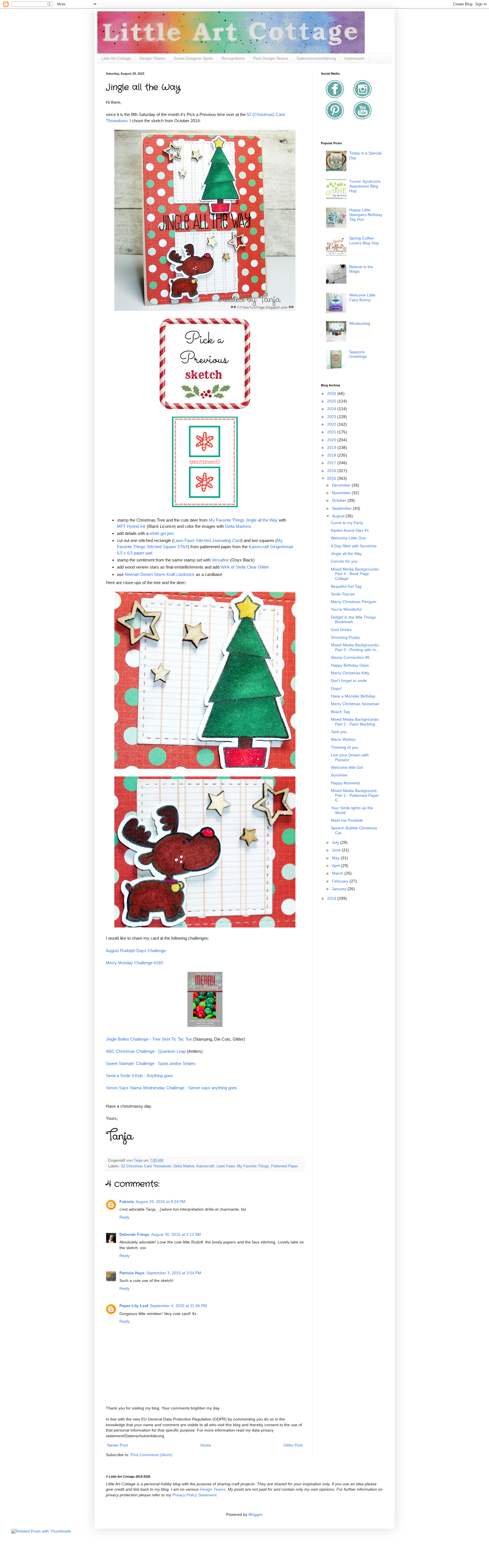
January (340, 888)
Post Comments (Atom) (151, 1454)
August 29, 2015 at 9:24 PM (160, 1201)
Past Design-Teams (270, 58)
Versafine (220, 560)
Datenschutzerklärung (316, 58)
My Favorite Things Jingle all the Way (243, 520)
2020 (332, 440)
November (342, 492)
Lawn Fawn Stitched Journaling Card (207, 540)
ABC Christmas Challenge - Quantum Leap (146, 1051)
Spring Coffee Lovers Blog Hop (364, 240)
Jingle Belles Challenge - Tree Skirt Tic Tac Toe (149, 1039)
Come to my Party (347, 522)
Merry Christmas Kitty (350, 673)
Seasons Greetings (358, 354)
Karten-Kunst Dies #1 (350, 530)
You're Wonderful (346, 609)
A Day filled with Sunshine (354, 546)
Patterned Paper (284, 1166)
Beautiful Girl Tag (346, 586)
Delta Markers (238, 526)
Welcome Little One (348, 538)
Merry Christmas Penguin (353, 601)
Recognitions (233, 58)
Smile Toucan (343, 594)
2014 (332, 898)
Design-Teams (152, 58)
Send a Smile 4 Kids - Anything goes (139, 1075)
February (340, 881)
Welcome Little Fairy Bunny (362, 297)
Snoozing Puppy (345, 637)
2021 (332, 432)
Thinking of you (344, 747)
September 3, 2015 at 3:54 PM (173, 1273)
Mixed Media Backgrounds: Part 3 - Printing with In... (355, 647)
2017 (332, 462)
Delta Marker (183, 1166)
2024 (332, 408)
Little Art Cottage (116, 58)
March (338, 873)
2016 (332, 470)
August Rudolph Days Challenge (136, 950)
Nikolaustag (359, 323)
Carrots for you (344, 561)
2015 (332, 478)
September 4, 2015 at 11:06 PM (178, 1305)
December (342, 485)
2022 (332, 424)
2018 (332, 455)
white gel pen (162, 533)
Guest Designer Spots (193, 58)
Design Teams (213, 1489)
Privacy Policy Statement (194, 1495)
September (342, 508)
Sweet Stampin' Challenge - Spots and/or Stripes (151, 1063)
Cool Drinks (341, 629)
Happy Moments (345, 783)
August (339, 516)
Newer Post (117, 1445)
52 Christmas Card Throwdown (146, 1166)
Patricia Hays (132, 1273)
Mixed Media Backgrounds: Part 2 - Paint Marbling (355, 721)
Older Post (293, 1445)
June (337, 850)
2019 (332, 447)
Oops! (336, 688)
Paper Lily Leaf (133, 1305)
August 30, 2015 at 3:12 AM (176, 1234)
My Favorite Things (253, 1166)
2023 (332, 416)
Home (205, 1445)
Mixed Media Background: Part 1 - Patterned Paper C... (355, 795)
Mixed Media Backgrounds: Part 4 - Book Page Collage (355, 574)
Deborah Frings (134, 1234)
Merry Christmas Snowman (355, 703)
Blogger (255, 1514)
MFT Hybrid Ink (131, 526)
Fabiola (126, 1201)
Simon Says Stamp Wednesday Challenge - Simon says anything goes (171, 1087)
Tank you (339, 731)
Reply (124, 1217)
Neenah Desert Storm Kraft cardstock (160, 574)
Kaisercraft (205, 1166)
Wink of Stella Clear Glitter (244, 567)
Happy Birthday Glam (350, 665)
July (336, 842)
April (336, 865)
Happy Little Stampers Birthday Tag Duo (365, 215)
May (336, 858)
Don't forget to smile (349, 680)
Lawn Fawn (225, 1166)
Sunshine (339, 775)
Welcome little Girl (347, 767)
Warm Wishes (343, 739)
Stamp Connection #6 (350, 657)
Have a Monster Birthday (353, 696)
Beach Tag (340, 711)
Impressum (354, 58)
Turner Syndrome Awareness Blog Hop (365, 186)
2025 (332, 401)
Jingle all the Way (346, 553)
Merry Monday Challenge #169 (134, 962)
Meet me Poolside (347, 820)
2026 (332, 393)
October (340, 500)
